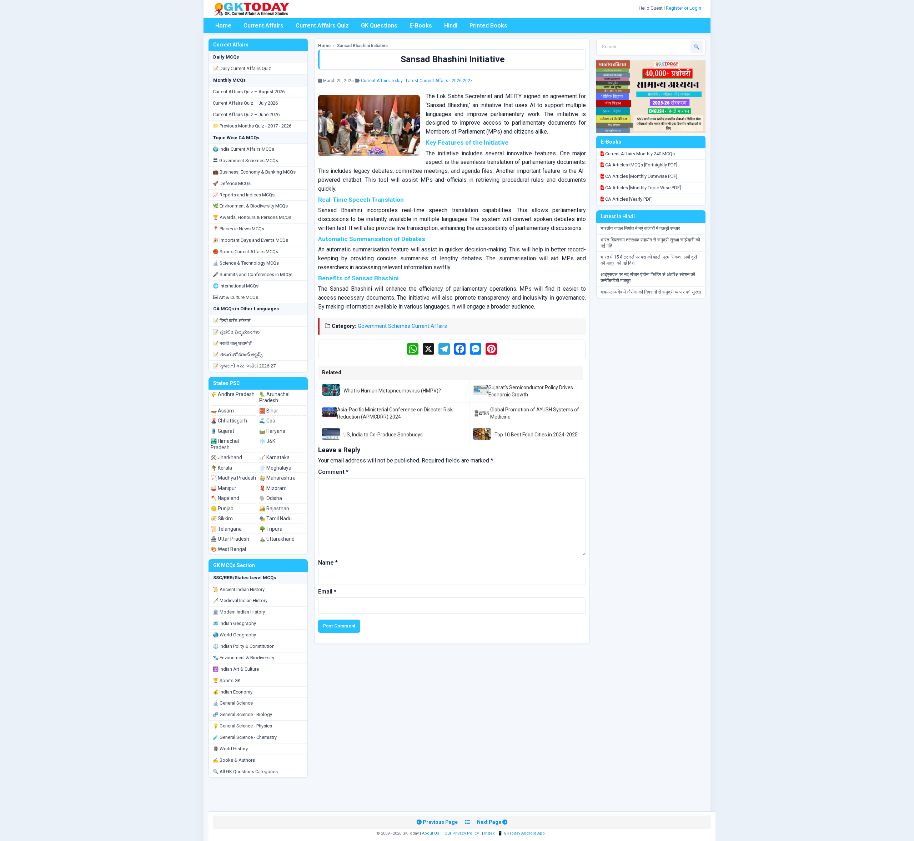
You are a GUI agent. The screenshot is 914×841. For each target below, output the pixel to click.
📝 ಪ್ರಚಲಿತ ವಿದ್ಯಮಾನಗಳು (236, 332)
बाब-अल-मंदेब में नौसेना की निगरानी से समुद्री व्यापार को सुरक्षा (651, 292)
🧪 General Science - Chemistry (245, 737)
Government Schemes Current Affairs (402, 326)
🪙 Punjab (222, 508)
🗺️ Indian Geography (234, 623)
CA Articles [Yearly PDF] (628, 199)
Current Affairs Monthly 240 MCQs (639, 153)
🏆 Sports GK (227, 680)
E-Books (421, 25)
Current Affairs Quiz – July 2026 (245, 103)
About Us (430, 833)
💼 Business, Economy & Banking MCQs (254, 172)
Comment (333, 472)
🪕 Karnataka (274, 457)
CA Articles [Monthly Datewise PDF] (640, 176)
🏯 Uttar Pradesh (230, 539)
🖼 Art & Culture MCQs (235, 297)
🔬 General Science (233, 703)
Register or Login (684, 8)
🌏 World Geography (234, 634)
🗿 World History (230, 748)
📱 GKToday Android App (522, 833)
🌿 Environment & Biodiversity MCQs (250, 206)
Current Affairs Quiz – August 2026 (249, 91)
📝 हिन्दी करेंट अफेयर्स (232, 320)
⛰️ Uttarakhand (277, 539)
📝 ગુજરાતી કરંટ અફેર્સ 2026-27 (244, 366)
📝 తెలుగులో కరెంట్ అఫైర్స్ (237, 354)
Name (328, 562)
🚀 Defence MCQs (232, 183)
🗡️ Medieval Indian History (240, 600)
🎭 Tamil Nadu (275, 518)
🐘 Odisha (270, 498)
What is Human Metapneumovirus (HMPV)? (392, 391)
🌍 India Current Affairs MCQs (243, 149)
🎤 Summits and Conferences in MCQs (252, 274)
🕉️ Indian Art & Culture (236, 669)
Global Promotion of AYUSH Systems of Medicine (534, 413)
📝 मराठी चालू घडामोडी (232, 343)
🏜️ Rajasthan (274, 508)
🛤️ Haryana (272, 431)
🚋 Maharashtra (277, 478)
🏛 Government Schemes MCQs (245, 160)
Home (223, 25)
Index (489, 833)
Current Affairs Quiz (322, 25)
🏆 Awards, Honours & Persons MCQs (252, 217)
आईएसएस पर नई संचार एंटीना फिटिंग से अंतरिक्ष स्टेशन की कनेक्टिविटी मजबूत (648, 277)
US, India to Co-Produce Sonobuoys (383, 434)
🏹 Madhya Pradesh (233, 478)
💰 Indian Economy (232, 692)
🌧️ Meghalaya (275, 468)
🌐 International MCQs (235, 286)
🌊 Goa (267, 421)
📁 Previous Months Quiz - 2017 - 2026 (252, 126)
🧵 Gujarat (222, 431)
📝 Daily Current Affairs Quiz (242, 68)
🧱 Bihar (268, 411)
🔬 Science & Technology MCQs (246, 263)
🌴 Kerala (221, 468)
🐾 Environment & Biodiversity (243, 657)
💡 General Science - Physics (242, 726)
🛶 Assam (222, 411)
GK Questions (379, 25)
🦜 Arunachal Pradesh (274, 397)
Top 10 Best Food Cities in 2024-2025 (536, 434)
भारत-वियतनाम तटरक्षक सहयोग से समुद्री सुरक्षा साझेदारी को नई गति (650, 243)
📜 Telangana (226, 529)
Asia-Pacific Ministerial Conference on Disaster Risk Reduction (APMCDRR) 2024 (395, 413)
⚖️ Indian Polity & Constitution (244, 646)
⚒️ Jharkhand (226, 457)
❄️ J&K (267, 441)
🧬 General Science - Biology (242, 714)
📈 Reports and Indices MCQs (244, 194)
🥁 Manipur (223, 488)
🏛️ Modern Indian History (239, 612)
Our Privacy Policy (462, 833)
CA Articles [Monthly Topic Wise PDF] (642, 187)
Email (327, 591)
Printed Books (488, 25)
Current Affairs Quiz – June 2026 (246, 114)
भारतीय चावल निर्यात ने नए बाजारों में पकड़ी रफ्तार (640, 228)
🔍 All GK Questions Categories (245, 771)
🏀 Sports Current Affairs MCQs (245, 251)
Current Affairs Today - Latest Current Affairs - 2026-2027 (417, 80)
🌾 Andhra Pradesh (233, 394)
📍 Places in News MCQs (238, 228)
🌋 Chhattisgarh (229, 421)
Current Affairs (263, 25)
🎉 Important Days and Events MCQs (250, 240)
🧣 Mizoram (273, 488)
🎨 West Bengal (228, 549)
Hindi (450, 25)
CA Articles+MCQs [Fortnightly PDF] (640, 164)
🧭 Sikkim (222, 518)
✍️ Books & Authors (234, 760)
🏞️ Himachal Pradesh (225, 444)
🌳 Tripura (270, 529)
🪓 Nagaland (225, 498)
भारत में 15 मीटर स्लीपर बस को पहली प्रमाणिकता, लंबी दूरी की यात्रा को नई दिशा (649, 260)
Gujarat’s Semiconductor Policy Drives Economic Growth (530, 391)
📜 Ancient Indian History (239, 589)
